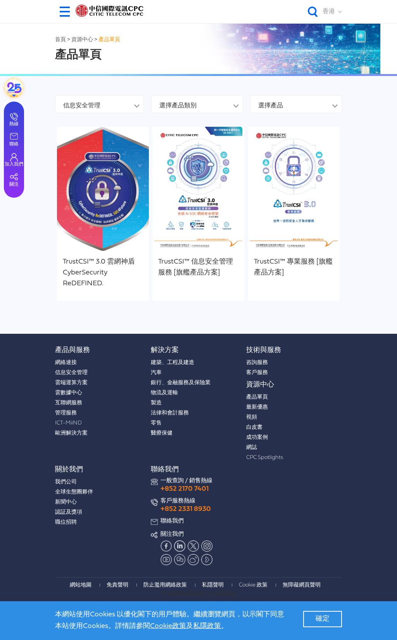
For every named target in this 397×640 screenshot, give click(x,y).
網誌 (251, 447)
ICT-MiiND (68, 423)
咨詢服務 (257, 363)
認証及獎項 (68, 512)
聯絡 (14, 144)
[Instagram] (207, 546)
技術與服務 (263, 350)
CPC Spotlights (264, 458)
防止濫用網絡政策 (165, 585)
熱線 (14, 124)
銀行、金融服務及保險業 (181, 383)
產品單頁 (109, 40)
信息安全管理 (71, 373)
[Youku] (207, 560)
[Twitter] (193, 546)
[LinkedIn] (180, 546)
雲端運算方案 (71, 383)
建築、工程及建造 (172, 363)
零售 (156, 423)
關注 (14, 184)
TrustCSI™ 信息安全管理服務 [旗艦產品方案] (195, 267)
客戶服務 (257, 373)
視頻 (251, 417)
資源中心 (82, 40)
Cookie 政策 (253, 585)
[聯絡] (14, 88)
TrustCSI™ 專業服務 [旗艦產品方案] (293, 267)
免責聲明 (117, 585)
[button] (64, 11)
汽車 (156, 373)
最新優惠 (257, 407)
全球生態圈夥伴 (74, 492)
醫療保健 (162, 433)
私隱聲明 (213, 585)
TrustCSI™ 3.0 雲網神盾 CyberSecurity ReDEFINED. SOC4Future (99, 273)
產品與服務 (72, 350)
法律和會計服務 (170, 413)
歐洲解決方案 (71, 433)
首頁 (60, 40)
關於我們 (69, 469)
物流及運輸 (164, 393)
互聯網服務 (68, 403)
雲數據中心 (68, 393)
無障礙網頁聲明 (302, 585)
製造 (156, 403)
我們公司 (66, 482)
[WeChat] (180, 560)
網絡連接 (66, 363)
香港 (329, 12)
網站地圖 (80, 585)
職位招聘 (66, 522)
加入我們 (14, 164)
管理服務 (66, 413)
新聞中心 (66, 502)
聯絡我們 (165, 469)
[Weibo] (193, 560)
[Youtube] (166, 560)
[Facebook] (166, 546)
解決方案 (165, 350)
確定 (323, 619)
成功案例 (257, 437)
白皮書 (254, 427)
